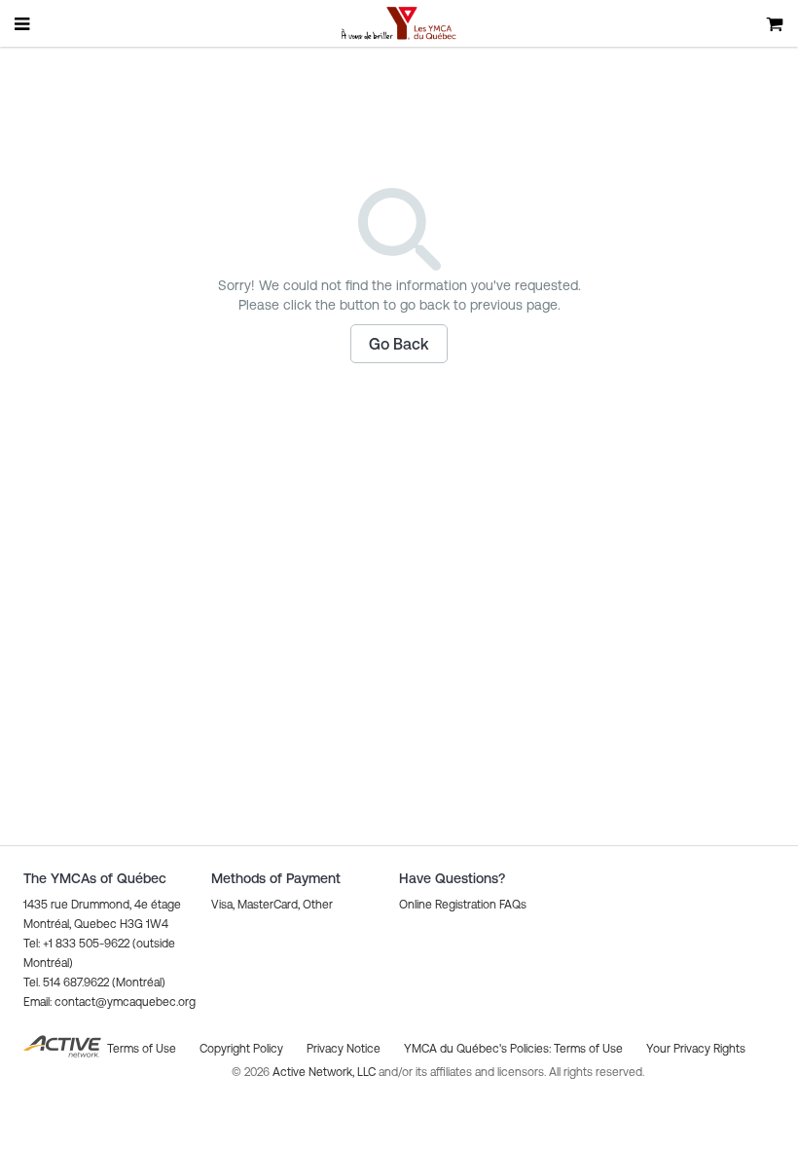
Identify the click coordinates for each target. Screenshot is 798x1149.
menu (23, 23)
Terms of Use (588, 1049)
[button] (399, 343)
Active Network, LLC (325, 1072)
